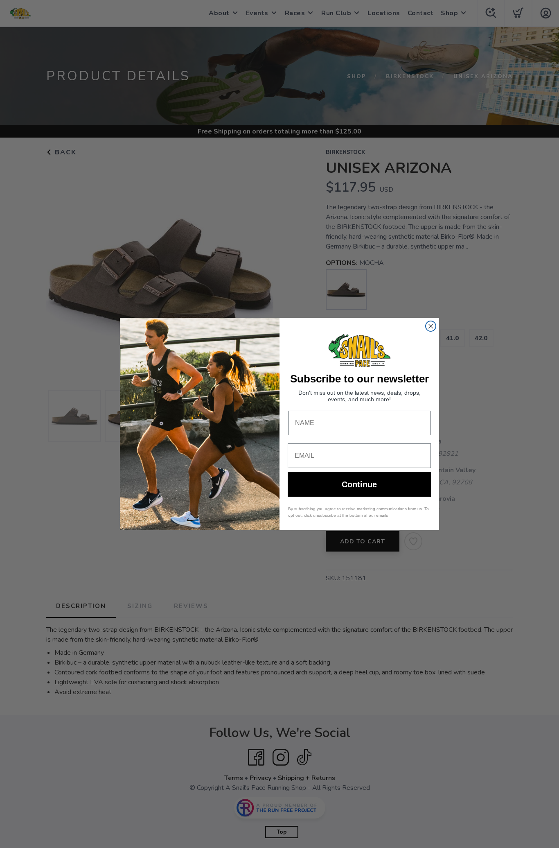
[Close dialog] (431, 326)
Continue (359, 484)
